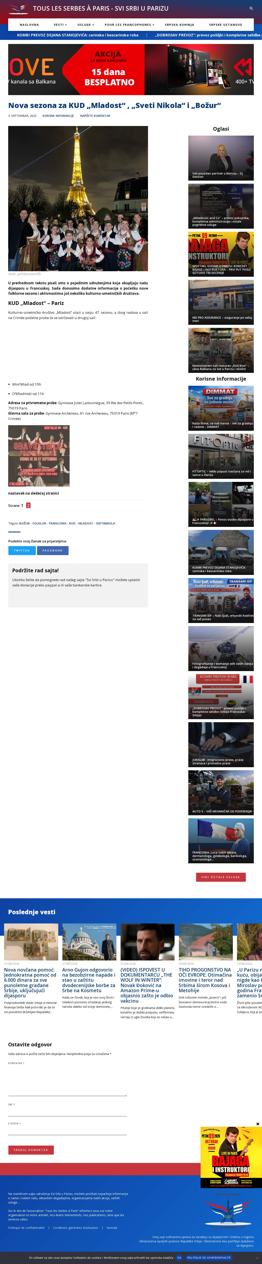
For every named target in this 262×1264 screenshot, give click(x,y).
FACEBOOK (53, 550)
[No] (257, 1258)
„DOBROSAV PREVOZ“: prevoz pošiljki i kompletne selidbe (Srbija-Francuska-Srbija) (164, 35)
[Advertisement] (78, 353)
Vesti (59, 25)
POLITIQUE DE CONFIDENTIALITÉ (209, 1257)
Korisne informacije (58, 116)
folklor (39, 523)
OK (179, 1257)
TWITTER (22, 550)
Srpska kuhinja (179, 25)
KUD (72, 523)
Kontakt (112, 1228)
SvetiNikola (105, 523)
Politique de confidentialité (26, 1228)
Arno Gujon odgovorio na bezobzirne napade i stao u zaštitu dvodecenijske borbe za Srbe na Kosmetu (88, 980)
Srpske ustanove (225, 25)
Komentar (16, 1063)
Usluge (84, 25)
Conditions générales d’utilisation (75, 1228)
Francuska (57, 523)
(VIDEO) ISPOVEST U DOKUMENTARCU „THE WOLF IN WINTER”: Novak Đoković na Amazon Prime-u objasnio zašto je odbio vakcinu (147, 985)
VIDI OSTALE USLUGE (221, 877)
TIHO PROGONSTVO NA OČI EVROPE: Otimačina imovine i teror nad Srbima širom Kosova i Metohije (205, 980)
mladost (85, 523)
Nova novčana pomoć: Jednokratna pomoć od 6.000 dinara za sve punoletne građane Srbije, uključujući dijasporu (30, 982)
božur (24, 523)
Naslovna (29, 25)
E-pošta (14, 1123)
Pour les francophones (128, 25)
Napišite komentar (95, 116)
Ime (11, 1104)
